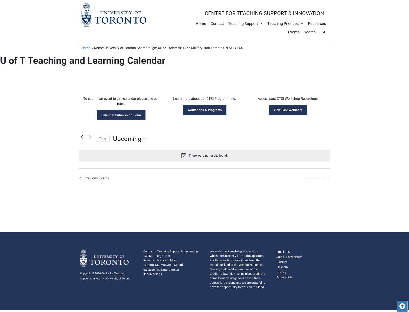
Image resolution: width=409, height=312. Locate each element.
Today (102, 138)
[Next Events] (90, 136)
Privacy (281, 272)
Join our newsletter (289, 257)
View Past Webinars (288, 110)
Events (294, 32)
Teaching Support (243, 23)
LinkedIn (282, 267)
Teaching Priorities (283, 23)
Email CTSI (284, 251)
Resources (317, 23)
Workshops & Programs (204, 110)
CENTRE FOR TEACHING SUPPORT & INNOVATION (264, 13)
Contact (217, 23)
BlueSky (282, 262)
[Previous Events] (81, 136)
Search (310, 32)
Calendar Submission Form (121, 115)
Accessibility (285, 277)
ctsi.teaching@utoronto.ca (161, 269)
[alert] (204, 156)
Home (201, 23)
